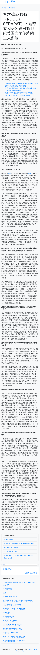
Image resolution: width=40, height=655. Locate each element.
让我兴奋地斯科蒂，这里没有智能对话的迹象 (20, 88)
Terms (35, 649)
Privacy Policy (20, 651)
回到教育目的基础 (31, 573)
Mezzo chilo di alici (10, 597)
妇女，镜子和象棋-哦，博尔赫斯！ (15, 637)
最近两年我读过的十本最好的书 (14, 641)
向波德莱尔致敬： (9, 617)
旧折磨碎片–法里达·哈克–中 (12, 625)
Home (3, 8)
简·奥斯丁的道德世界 (10, 621)
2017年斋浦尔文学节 (11, 548)
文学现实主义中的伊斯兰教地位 (14, 609)
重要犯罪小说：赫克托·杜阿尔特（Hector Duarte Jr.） (18, 557)
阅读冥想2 (6, 613)
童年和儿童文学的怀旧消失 (12, 629)
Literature (11, 8)
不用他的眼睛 (7, 589)
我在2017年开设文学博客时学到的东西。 (19, 93)
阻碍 (4, 593)
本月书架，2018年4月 (10, 633)
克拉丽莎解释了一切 (11, 552)
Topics (30, 649)
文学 (10, 1)
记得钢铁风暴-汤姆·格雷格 (12, 605)
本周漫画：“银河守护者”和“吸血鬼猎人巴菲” (19, 544)
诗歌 (13, 1)
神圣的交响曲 (8, 540)
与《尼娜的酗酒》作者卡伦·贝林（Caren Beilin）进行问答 (20, 583)
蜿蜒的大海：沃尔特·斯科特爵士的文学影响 (18, 601)
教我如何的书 (7, 569)
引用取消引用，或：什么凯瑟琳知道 (17, 95)
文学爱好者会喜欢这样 (13, 91)
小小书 (5, 2)
